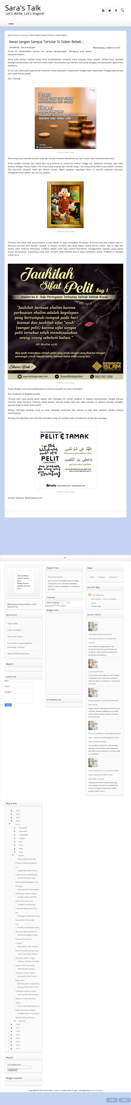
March (21, 855)
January (22, 1021)
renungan (24, 35)
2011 (18, 1048)
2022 (18, 814)
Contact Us (113, 577)
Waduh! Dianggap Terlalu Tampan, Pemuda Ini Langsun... (26, 939)
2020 (18, 821)
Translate (62, 606)
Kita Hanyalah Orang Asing (28, 984)
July (20, 842)
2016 (18, 1031)
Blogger (75, 1090)
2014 (18, 1038)
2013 (18, 1041)
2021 (18, 817)
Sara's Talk (23, 8)
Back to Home (13, 35)
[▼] (12, 824)
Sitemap (101, 577)
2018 (18, 1024)
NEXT (124, 1100)
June (21, 845)
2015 (18, 1035)
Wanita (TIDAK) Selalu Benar (18, 654)
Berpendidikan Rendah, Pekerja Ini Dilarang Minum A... (26, 863)
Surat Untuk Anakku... (15, 637)
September (23, 835)
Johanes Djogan (96, 1090)
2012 (18, 1045)
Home (11, 24)
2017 (18, 1028)
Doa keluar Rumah (55, 577)
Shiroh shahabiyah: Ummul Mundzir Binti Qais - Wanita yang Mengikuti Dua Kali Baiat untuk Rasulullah (105, 737)
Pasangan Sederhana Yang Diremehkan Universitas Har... (27, 920)
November (23, 831)
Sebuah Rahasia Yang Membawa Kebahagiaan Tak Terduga (26, 882)
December (23, 828)
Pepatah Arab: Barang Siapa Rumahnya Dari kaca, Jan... (26, 908)
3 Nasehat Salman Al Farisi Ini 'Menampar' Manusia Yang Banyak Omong (102, 638)
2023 (18, 810)
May (21, 848)
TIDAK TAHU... (13, 624)
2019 (17, 824)
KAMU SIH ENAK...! (15, 630)
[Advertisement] (65, 535)
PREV (112, 1100)
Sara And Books (97, 595)
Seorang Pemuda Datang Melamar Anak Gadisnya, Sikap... (26, 998)
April (21, 852)
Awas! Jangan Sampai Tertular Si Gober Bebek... (46, 41)
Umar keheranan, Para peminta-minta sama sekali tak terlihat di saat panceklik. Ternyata (104, 774)
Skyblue (57, 1090)
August (22, 838)
